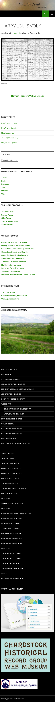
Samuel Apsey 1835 (9, 221)
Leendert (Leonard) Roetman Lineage (17, 389)
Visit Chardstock (8, 292)
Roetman (5, 184)
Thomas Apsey (7, 211)
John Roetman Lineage (11, 394)
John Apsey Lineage (9, 484)
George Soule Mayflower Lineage (16, 513)
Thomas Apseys (7, 459)
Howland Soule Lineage (11, 538)
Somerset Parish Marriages (12, 268)
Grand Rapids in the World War (17, 409)
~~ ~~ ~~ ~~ (5, 449)
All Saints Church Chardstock (13, 261)
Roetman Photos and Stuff (13, 399)
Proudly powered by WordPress (12, 699)
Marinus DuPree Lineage (11, 419)
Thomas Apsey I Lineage (11, 464)
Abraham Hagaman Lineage (13, 578)
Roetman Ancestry (9, 369)
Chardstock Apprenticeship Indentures (17, 249)
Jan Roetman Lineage (10, 379)
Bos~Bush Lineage (9, 494)
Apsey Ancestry (8, 454)
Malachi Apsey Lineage (11, 479)
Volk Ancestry (7, 424)
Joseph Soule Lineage (10, 528)
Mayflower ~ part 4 (9, 142)
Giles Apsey (6, 218)
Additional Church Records (12, 258)
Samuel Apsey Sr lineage (11, 469)
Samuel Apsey (7, 215)
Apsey (3, 178)
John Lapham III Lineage (11, 553)
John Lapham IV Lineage (11, 558)
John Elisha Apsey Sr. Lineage (13, 489)
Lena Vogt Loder (8, 439)
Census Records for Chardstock (14, 242)
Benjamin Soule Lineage (11, 533)
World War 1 (6, 404)
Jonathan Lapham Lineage (12, 568)
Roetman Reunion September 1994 (15, 444)
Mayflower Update (9, 123)
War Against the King (10, 299)
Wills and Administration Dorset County (18, 274)
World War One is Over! (14, 414)
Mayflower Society (9, 128)
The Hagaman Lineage (10, 138)
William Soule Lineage (10, 523)
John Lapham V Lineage (11, 563)
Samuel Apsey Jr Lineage (11, 474)
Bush (3, 181)
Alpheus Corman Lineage (12, 503)
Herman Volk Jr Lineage (11, 434)
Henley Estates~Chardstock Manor (15, 245)
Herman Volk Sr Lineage (11, 429)
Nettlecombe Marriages (11, 265)
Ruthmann (6, 374)
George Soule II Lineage (11, 518)
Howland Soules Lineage (12, 543)
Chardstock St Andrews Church (14, 252)
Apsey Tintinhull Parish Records (14, 255)
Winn (3, 194)
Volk (3, 187)
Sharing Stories (7, 133)
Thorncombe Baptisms (10, 271)
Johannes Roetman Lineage (13, 384)
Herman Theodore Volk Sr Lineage (27, 95)
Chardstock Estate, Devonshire (14, 295)
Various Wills (7, 224)
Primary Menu (52, 13)
